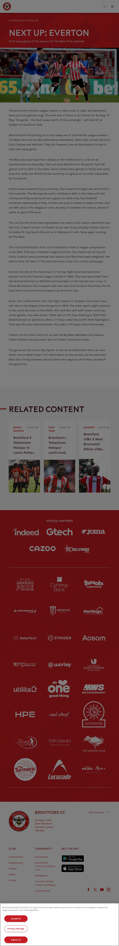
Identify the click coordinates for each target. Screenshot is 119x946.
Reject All (16, 940)
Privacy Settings (16, 928)
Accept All (16, 918)
